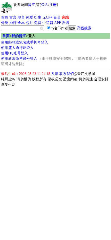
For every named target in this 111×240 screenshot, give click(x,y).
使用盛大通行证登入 (17, 48)
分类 (4, 23)
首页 (4, 17)
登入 (44, 5)
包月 (29, 23)
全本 (21, 23)
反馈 (65, 23)
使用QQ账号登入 (14, 53)
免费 (37, 23)
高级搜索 (84, 28)
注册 (53, 5)
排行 (13, 23)
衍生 (37, 17)
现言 (21, 17)
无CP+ (47, 17)
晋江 (31, 5)
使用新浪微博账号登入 (19, 59)
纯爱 (29, 17)
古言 (13, 17)
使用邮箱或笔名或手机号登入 (24, 42)
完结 (65, 17)
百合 (57, 17)
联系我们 (66, 74)
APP (57, 23)
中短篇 (47, 23)
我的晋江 (19, 36)
